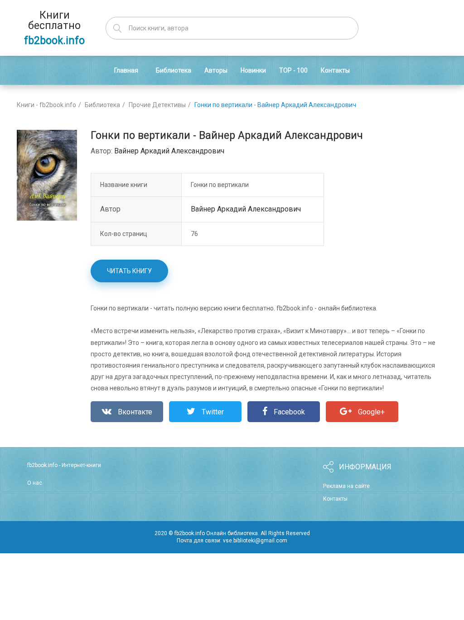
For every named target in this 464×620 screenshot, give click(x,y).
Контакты (335, 499)
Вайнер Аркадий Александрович (169, 151)
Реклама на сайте (346, 486)
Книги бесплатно (54, 28)
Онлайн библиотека (232, 533)
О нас (34, 483)
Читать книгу (129, 271)
